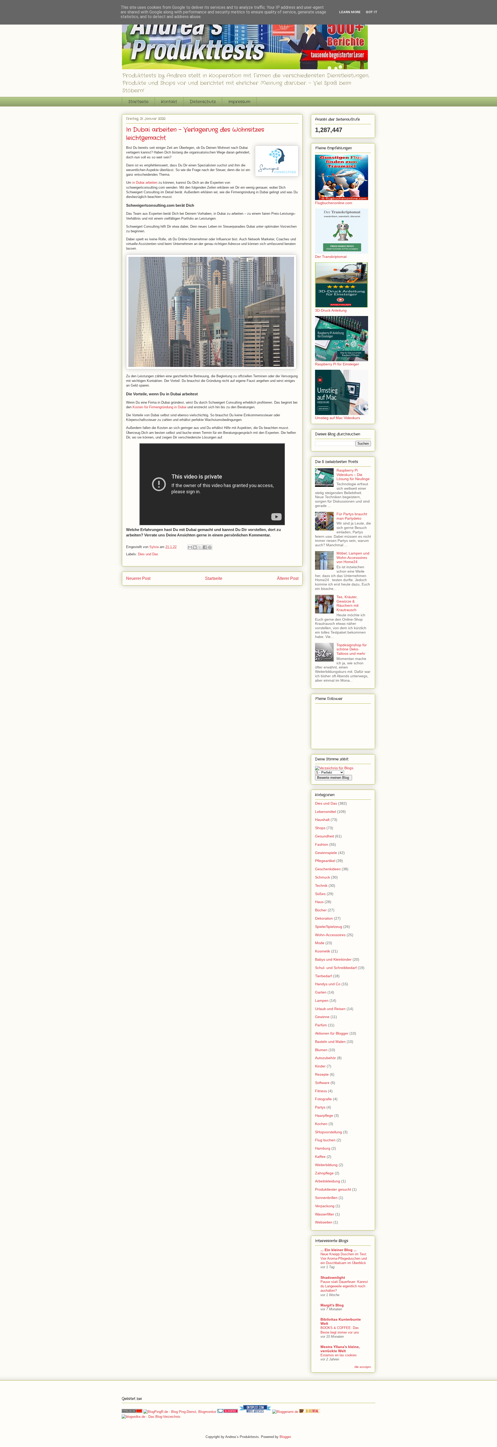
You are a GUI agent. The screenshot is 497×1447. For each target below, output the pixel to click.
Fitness (321, 1091)
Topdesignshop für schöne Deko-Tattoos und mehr (352, 649)
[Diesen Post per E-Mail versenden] (190, 547)
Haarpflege (324, 1115)
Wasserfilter (324, 1214)
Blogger (285, 1437)
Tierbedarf (323, 976)
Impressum (239, 102)
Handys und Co (327, 984)
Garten (320, 992)
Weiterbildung (326, 1165)
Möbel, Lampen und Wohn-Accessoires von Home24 (353, 557)
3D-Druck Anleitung (331, 310)
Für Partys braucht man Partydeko (352, 516)
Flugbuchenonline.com (333, 203)
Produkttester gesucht (333, 1189)
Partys (320, 1107)
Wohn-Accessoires (330, 935)
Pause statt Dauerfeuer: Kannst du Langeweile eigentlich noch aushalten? (344, 1286)
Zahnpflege (324, 1173)
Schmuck (322, 877)
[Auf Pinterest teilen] (209, 547)
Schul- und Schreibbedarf (336, 968)
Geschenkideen (328, 869)
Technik (321, 885)
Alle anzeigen (362, 1366)
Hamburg (322, 1148)
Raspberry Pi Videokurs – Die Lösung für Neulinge (353, 474)
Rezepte (322, 1074)
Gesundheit (324, 836)
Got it (371, 12)
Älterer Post (287, 578)
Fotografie (323, 1099)
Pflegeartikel (325, 861)
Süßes (320, 894)
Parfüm (321, 1025)
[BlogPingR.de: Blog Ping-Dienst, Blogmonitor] (179, 1412)
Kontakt (169, 102)
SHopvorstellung (328, 1132)
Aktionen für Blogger (331, 1033)
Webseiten (323, 1222)
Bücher (321, 910)
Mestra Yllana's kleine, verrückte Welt (340, 1349)
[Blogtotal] (309, 1412)
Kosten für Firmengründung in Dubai (159, 407)
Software (322, 1083)
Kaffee (320, 1156)
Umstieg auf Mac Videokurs (337, 418)
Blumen (321, 1050)
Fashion (321, 844)
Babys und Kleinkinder (333, 959)
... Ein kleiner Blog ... (338, 1250)
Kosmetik (322, 951)
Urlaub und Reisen (330, 1009)
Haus (319, 902)
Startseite (138, 102)
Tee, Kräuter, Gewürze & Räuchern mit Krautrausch (348, 603)
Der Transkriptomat (331, 257)
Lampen (321, 1000)
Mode (319, 943)
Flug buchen (325, 1140)
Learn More (350, 12)
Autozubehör (325, 1058)
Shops (320, 828)
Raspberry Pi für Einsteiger (337, 364)
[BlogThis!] (195, 547)
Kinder (320, 1066)
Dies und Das (148, 554)
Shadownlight (332, 1277)
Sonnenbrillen (326, 1198)
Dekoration (324, 918)
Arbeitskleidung (327, 1181)
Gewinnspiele (326, 853)
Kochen (321, 1124)
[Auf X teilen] (199, 547)
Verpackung (324, 1206)
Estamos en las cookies (338, 1355)
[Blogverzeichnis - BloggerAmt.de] (285, 1412)
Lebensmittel (325, 812)
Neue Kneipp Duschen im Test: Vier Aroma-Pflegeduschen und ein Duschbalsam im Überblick (343, 1258)
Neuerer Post (138, 578)
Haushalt (322, 820)
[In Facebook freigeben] (204, 547)
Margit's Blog (332, 1305)
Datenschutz (203, 102)
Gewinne (322, 1017)
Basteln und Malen (330, 1042)
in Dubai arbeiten (144, 182)
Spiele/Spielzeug (328, 927)
